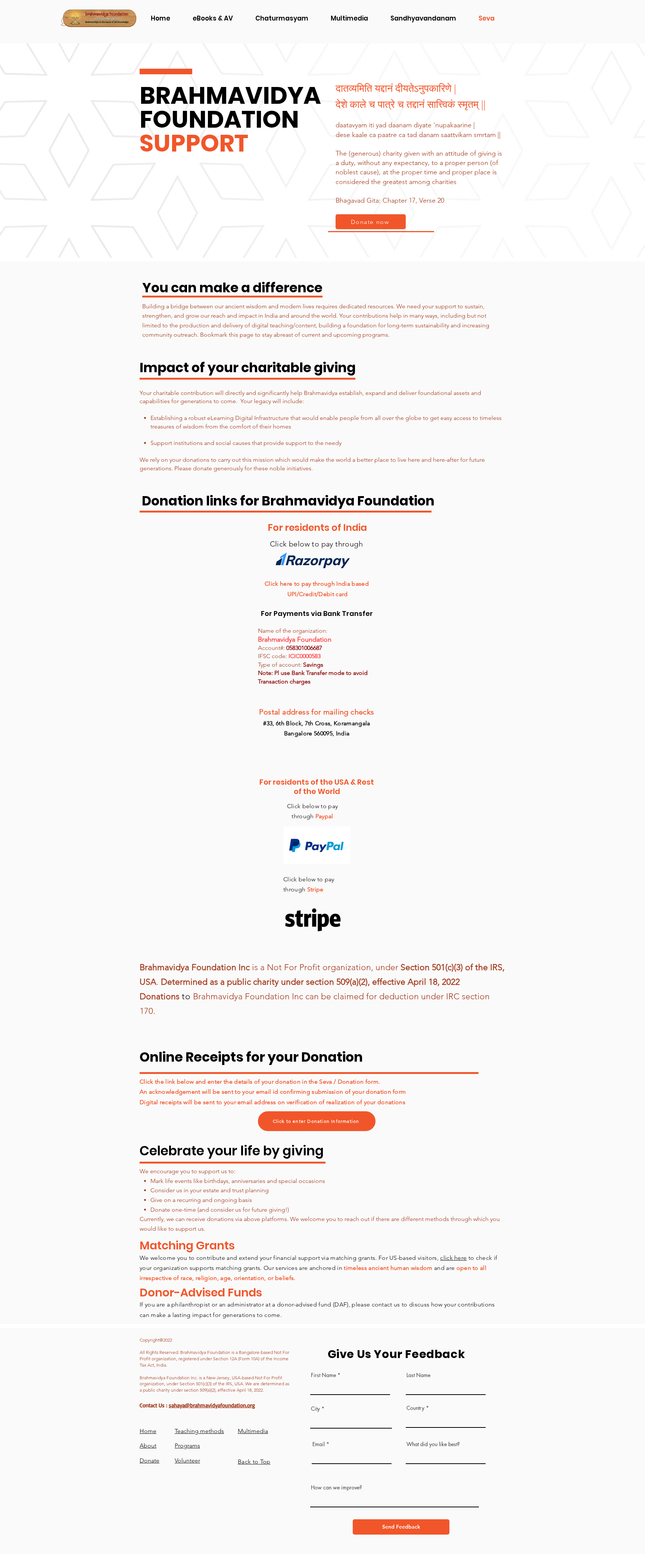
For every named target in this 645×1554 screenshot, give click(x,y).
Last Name (418, 1375)
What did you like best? (433, 1444)
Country (415, 1408)
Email (318, 1444)
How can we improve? (336, 1487)
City (315, 1408)
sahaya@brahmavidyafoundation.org (212, 1405)
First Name (323, 1375)
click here (453, 1257)
